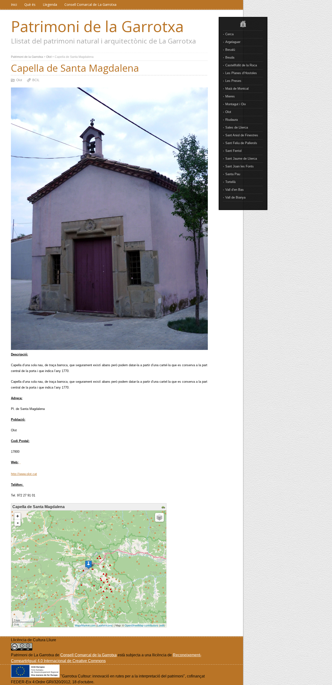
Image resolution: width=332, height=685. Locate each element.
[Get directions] (164, 507)
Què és (29, 4)
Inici (14, 4)
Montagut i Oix (235, 104)
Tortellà (230, 182)
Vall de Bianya (235, 197)
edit (162, 625)
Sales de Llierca (236, 127)
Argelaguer (232, 42)
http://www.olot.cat (24, 474)
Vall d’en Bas (234, 189)
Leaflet (101, 625)
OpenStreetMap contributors (141, 625)
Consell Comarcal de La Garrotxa (90, 4)
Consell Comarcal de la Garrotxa (88, 655)
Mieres (230, 96)
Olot (228, 112)
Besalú (230, 50)
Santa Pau (232, 174)
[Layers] (159, 517)
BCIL (35, 80)
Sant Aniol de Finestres (241, 135)
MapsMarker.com (85, 625)
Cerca (229, 34)
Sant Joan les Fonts (239, 166)
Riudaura (231, 119)
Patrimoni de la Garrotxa (97, 26)
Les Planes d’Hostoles (241, 73)
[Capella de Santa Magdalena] (88, 564)
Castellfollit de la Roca (241, 65)
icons (109, 625)
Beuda (229, 57)
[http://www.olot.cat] (19, 462)
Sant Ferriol (233, 151)
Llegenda (50, 4)
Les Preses (233, 81)
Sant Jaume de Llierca (241, 158)
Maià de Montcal (237, 88)
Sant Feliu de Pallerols (241, 143)
